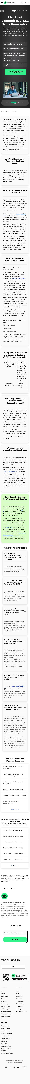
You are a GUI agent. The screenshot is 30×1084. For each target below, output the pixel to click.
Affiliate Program (5, 1009)
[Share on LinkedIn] (5, 889)
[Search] (21, 2)
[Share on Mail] (15, 889)
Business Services (2, 11)
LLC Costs (4, 1043)
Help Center (19, 996)
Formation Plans (5, 1025)
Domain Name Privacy (7, 1053)
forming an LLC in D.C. (10, 471)
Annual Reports (5, 1036)
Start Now (15, 939)
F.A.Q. (18, 993)
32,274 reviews (20, 102)
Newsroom (4, 1001)
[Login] (28, 3)
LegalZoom (9, 527)
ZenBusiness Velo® (6, 1038)
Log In (13, 966)
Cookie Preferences (21, 1011)
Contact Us (19, 998)
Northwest (15, 536)
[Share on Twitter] (8, 889)
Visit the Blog (4, 1004)
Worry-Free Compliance (7, 1031)
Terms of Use (19, 1001)
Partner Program (5, 1006)
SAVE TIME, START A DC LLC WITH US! (15, 72)
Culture (3, 998)
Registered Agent (5, 1028)
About (2, 991)
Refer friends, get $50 (7, 1014)
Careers (3, 993)
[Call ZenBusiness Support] (25, 3)
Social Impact (4, 996)
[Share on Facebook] (12, 889)
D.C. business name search (18, 278)
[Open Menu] (2, 2)
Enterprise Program (6, 1011)
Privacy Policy (20, 1004)
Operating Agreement (7, 1033)
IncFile (7, 536)
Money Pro (4, 1041)
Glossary (18, 1009)
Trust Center (19, 1006)
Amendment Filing (6, 1046)
